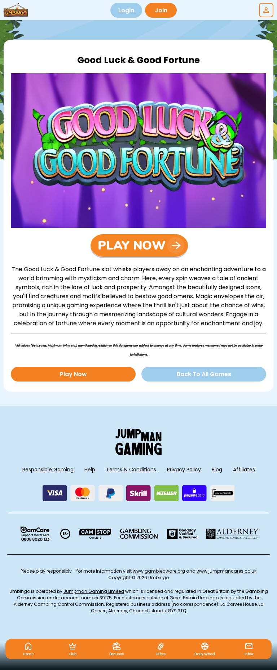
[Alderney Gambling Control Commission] (232, 534)
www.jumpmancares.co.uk (226, 571)
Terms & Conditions (131, 469)
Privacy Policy (184, 469)
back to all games (204, 374)
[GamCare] (35, 534)
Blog (217, 469)
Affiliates (244, 469)
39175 (106, 598)
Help (89, 469)
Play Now (73, 374)
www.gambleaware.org (159, 571)
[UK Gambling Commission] (139, 534)
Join (161, 10)
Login (126, 10)
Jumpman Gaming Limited (93, 591)
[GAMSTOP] (95, 534)
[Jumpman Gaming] (138, 453)
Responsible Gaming (48, 469)
